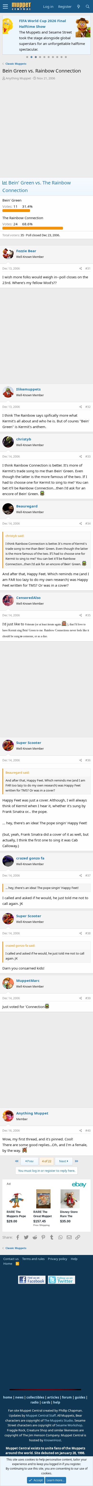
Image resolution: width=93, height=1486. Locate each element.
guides (80, 1397)
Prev (30, 1161)
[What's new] (78, 6)
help (56, 1402)
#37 (88, 875)
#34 (88, 523)
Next (63, 1161)
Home (7, 1263)
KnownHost (52, 1440)
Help (74, 1259)
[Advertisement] (46, 129)
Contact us (11, 1259)
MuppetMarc (28, 980)
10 (66, 57)
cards (46, 1402)
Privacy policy (57, 1259)
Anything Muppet (18, 78)
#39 (88, 998)
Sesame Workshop (69, 1425)
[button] (5, 6)
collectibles (35, 1397)
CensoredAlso (28, 597)
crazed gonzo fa (30, 858)
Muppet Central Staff (41, 1415)
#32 (88, 407)
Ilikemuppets (28, 389)
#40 (88, 1131)
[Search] (87, 6)
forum (67, 1397)
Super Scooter (28, 742)
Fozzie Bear (26, 250)
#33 (88, 456)
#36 (88, 760)
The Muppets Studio (58, 1420)
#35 (88, 615)
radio (35, 1402)
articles (53, 1397)
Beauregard (27, 506)
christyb (23, 439)
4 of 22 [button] (46, 1161)
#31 (88, 268)
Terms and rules (33, 1259)
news (19, 1397)
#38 (88, 933)
